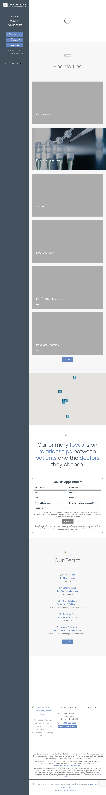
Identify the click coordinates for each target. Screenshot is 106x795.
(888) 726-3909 (15, 34)
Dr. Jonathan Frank (67, 617)
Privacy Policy (93, 784)
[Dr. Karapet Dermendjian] (67, 627)
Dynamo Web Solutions (72, 790)
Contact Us (14, 45)
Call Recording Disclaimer (14, 40)
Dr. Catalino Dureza (67, 591)
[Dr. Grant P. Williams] (67, 601)
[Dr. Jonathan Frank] (67, 614)
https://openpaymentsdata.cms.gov (67, 765)
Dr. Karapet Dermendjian (67, 630)
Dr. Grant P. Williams (67, 604)
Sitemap (72, 787)
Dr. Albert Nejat (68, 578)
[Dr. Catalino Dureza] (67, 588)
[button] (67, 416)
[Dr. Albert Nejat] (67, 575)
